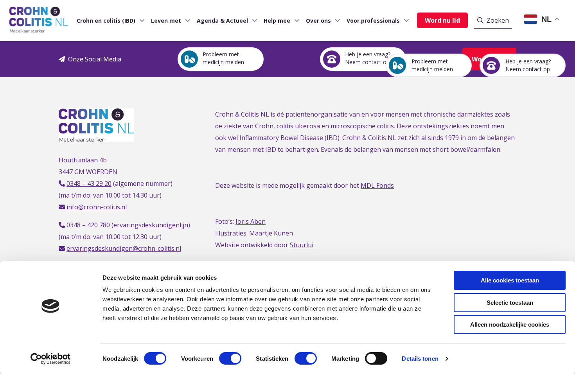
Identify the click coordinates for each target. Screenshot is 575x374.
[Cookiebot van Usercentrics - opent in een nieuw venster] (50, 359)
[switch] (230, 358)
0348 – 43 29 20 (88, 183)
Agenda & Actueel (222, 20)
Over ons (318, 20)
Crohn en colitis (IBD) (106, 20)
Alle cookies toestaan (510, 280)
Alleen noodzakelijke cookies (509, 324)
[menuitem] (107, 20)
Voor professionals (373, 20)
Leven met (166, 20)
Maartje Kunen (271, 233)
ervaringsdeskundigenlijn (150, 225)
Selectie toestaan (510, 302)
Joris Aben (250, 221)
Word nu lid (442, 20)
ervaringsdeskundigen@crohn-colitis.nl (123, 248)
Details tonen (420, 358)
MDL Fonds (377, 185)
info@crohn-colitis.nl (96, 207)
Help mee (277, 20)
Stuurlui (301, 245)
